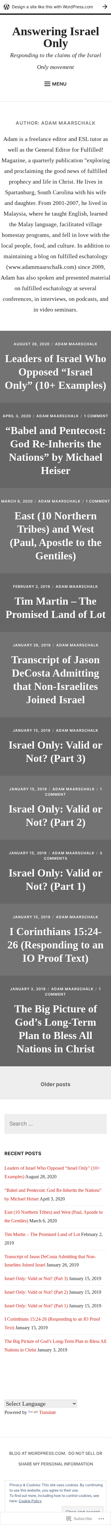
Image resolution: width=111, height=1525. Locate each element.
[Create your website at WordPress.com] (55, 6)
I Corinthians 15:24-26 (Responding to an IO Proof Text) (55, 945)
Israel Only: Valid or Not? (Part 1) (36, 1305)
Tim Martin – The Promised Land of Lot (42, 1234)
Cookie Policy (30, 1501)
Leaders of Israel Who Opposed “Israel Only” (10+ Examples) (55, 372)
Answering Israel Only (55, 37)
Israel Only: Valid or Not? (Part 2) (36, 1292)
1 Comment (96, 416)
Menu (59, 84)
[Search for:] (55, 1123)
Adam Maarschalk (76, 344)
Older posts (55, 1084)
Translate (47, 1412)
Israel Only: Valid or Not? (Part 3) (36, 1278)
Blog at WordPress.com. (37, 1453)
